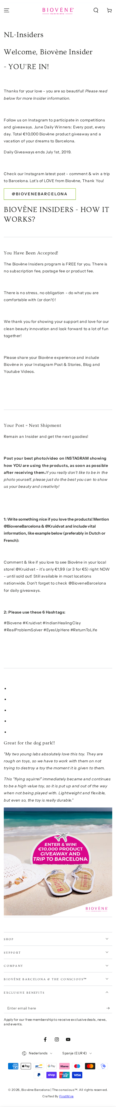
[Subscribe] (109, 1008)
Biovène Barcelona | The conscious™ (49, 1090)
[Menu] (6, 10)
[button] (96, 10)
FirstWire (66, 1096)
